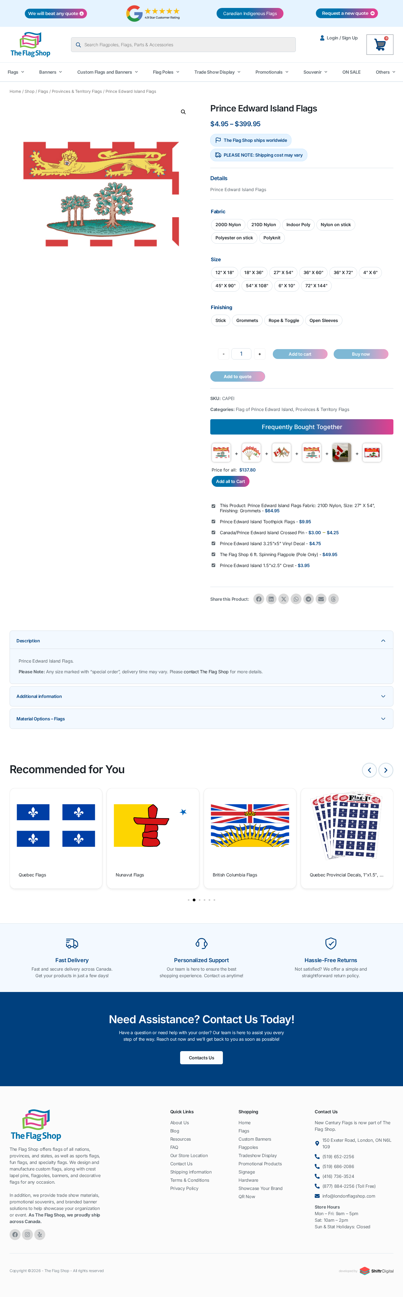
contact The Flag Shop (206, 671)
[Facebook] (15, 1234)
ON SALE (351, 72)
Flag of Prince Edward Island (264, 409)
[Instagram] (27, 1234)
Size (216, 259)
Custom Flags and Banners (104, 72)
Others (383, 72)
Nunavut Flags (130, 875)
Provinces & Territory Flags (77, 91)
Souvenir (312, 72)
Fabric (218, 211)
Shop (30, 91)
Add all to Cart (230, 481)
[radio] (228, 224)
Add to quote (238, 376)
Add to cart (300, 354)
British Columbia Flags (235, 875)
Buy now (361, 354)
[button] (183, 112)
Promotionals (269, 72)
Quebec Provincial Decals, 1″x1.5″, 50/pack (347, 875)
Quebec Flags (32, 875)
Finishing (221, 307)
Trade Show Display (214, 72)
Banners (47, 72)
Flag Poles (163, 72)
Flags (13, 72)
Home (15, 91)
